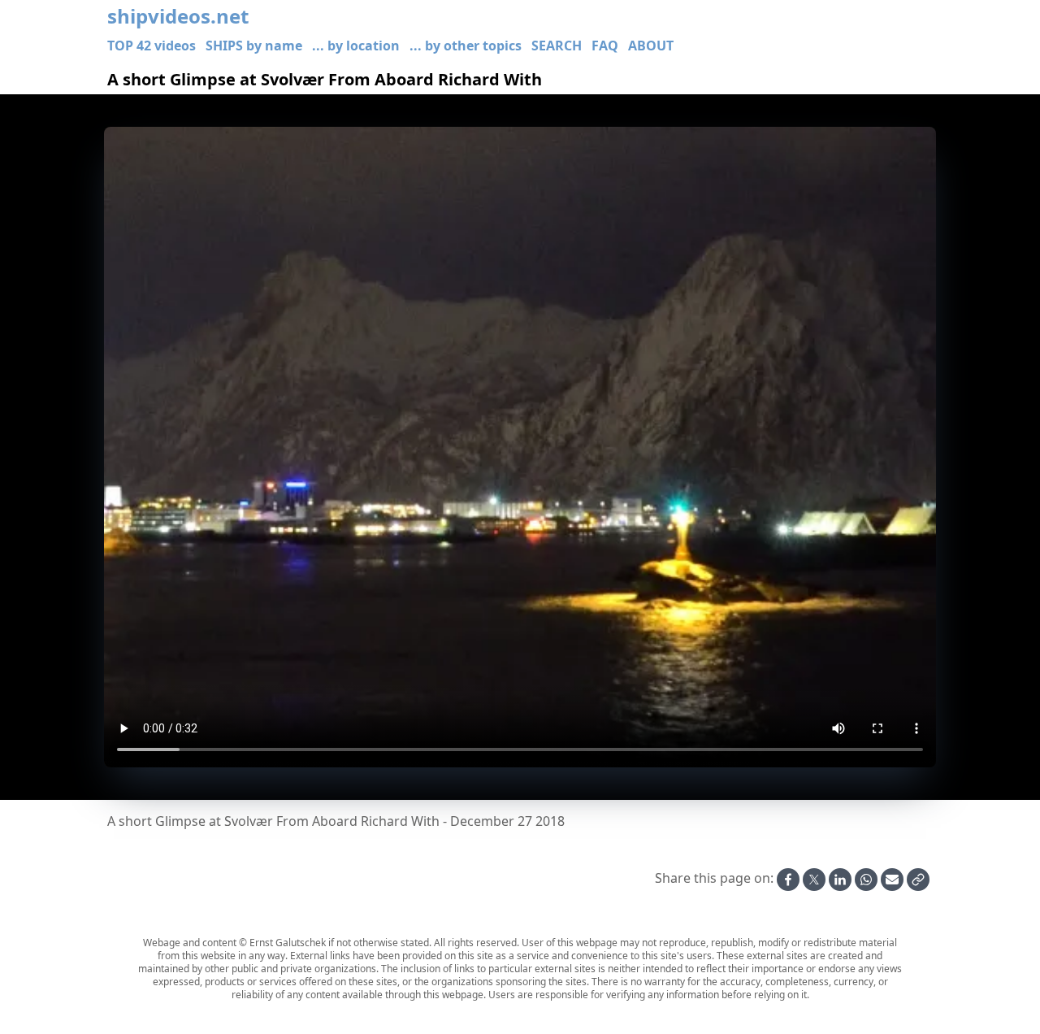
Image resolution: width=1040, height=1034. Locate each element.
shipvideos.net (178, 16)
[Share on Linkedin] (840, 879)
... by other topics (466, 45)
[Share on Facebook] (788, 879)
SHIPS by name (254, 45)
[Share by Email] (892, 879)
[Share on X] (814, 879)
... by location (356, 45)
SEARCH (556, 45)
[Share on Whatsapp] (866, 879)
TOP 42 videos (151, 45)
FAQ (605, 45)
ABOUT (651, 45)
